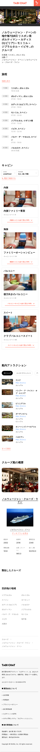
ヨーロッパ (25, 600)
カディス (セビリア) (9, 605)
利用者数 (20, 172)
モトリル (24, 614)
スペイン (5, 600)
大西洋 (4, 624)
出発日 (5, 172)
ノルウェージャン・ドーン (20, 529)
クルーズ (5, 639)
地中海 (23, 619)
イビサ (4, 619)
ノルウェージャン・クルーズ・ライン (20, 500)
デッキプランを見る (20, 533)
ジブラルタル (7, 595)
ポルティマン (7, 609)
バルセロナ (25, 605)
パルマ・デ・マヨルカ (10, 614)
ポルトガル (25, 595)
